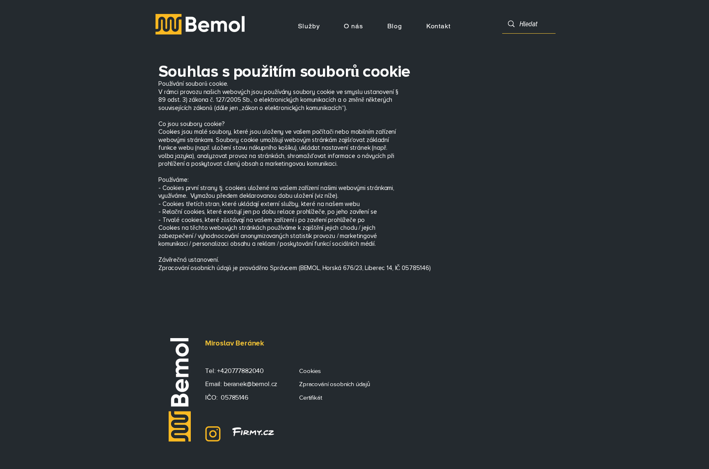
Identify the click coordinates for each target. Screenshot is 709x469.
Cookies (310, 370)
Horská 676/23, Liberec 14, (358, 268)
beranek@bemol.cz (250, 383)
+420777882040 (240, 370)
